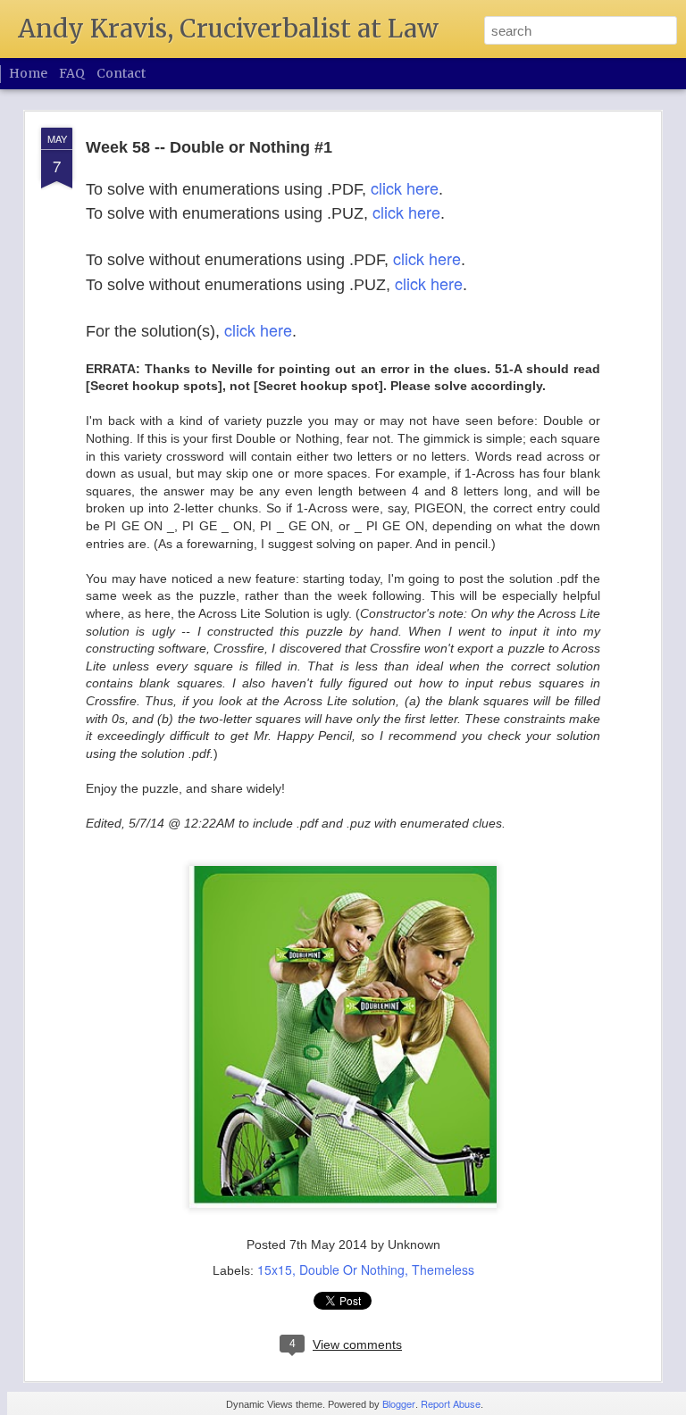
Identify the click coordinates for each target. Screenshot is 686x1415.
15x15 (274, 1269)
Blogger (398, 1403)
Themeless (443, 1269)
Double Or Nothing (352, 1269)
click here (405, 187)
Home (28, 73)
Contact (121, 73)
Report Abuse (451, 1403)
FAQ (72, 73)
